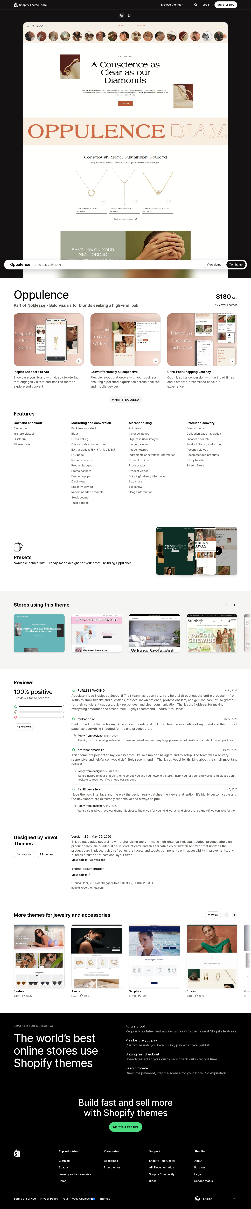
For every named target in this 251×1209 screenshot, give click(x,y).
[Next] (234, 605)
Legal (197, 1174)
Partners (199, 1167)
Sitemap (105, 1198)
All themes (46, 854)
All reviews (24, 727)
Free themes (112, 1167)
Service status (203, 1181)
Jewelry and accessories (75, 1174)
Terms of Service (25, 1198)
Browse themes (171, 4)
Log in (206, 4)
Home (62, 1181)
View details (79, 860)
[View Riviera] (196, 551)
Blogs (152, 1181)
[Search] (195, 4)
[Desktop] (121, 15)
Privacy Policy (49, 1198)
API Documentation (161, 1167)
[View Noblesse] (175, 551)
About (198, 1160)
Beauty (63, 1167)
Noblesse (36, 305)
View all (213, 915)
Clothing (64, 1160)
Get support (24, 854)
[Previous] (226, 605)
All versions (97, 860)
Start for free (225, 4)
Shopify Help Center (162, 1160)
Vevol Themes (228, 305)
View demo (214, 264)
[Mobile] (129, 15)
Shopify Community (162, 1174)
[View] (39, 634)
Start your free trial (125, 1127)
